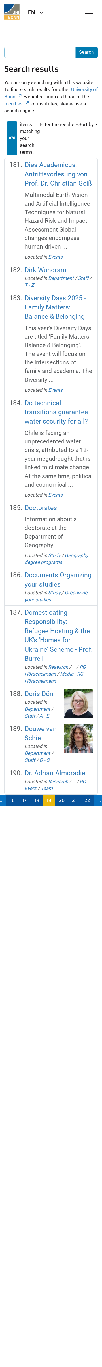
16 (12, 800)
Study (54, 555)
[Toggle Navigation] (89, 11)
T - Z (29, 285)
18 (36, 800)
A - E (44, 716)
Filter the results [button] (57, 124)
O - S (44, 760)
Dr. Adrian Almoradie (55, 773)
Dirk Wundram (45, 270)
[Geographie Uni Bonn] (12, 12)
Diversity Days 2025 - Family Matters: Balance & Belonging (55, 307)
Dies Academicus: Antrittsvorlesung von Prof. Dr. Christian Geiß (58, 174)
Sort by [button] (86, 124)
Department (61, 278)
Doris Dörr (39, 694)
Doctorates (41, 508)
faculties (13, 104)
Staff (83, 278)
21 (74, 800)
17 (24, 800)
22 (87, 800)
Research (58, 667)
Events (55, 257)
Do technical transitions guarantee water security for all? (56, 412)
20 (62, 800)
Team (47, 788)
